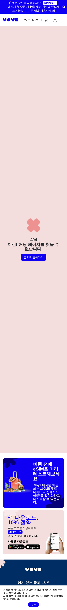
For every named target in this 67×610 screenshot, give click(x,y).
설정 (45, 595)
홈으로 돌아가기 (33, 257)
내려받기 (21, 10)
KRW (35, 19)
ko (25, 19)
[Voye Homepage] (11, 20)
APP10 (48, 2)
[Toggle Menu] (61, 20)
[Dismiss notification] (64, 7)
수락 (33, 605)
